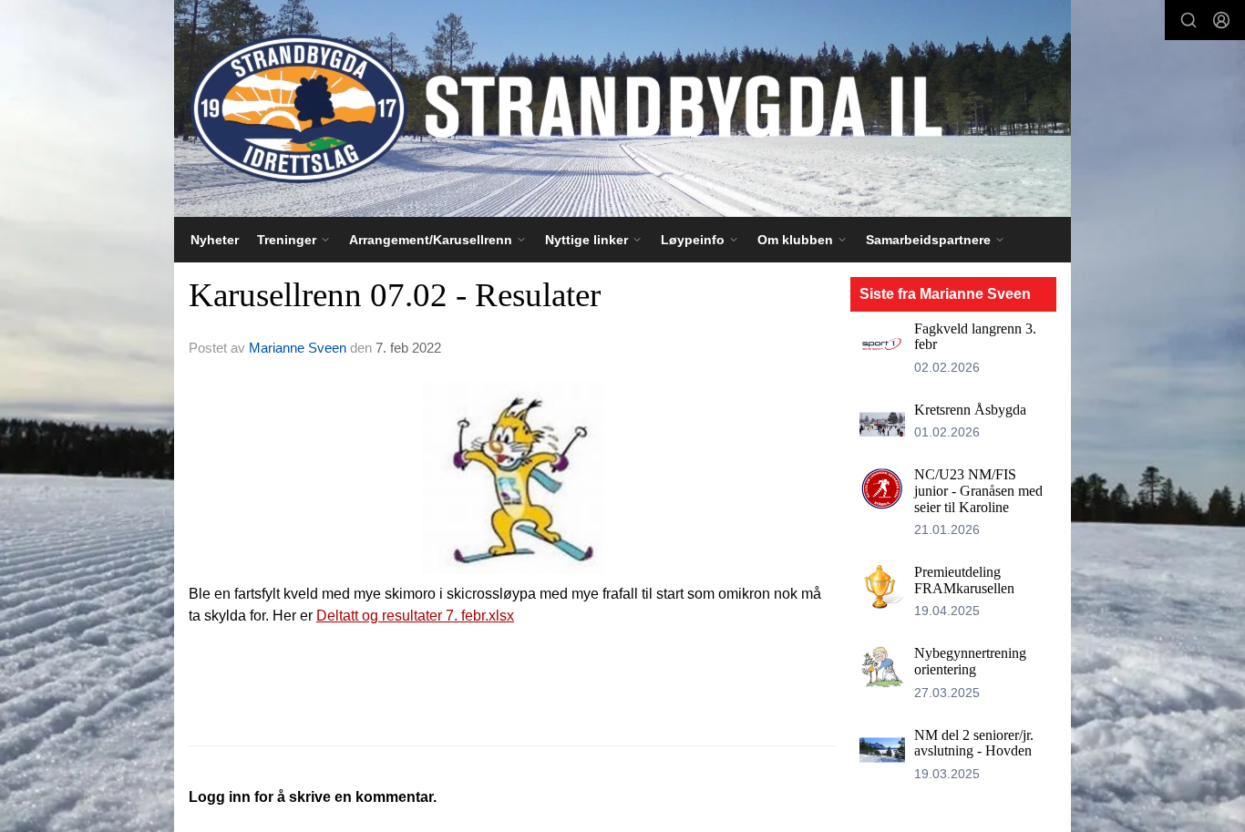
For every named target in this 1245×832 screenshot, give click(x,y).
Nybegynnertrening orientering (970, 661)
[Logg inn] (1221, 20)
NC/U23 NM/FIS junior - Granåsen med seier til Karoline (978, 490)
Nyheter (214, 239)
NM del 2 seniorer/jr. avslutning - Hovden (974, 743)
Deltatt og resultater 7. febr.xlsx (415, 615)
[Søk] (1188, 20)
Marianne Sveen (297, 347)
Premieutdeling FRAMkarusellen (964, 580)
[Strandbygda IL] (622, 108)
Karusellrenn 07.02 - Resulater (395, 294)
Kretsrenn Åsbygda (970, 409)
